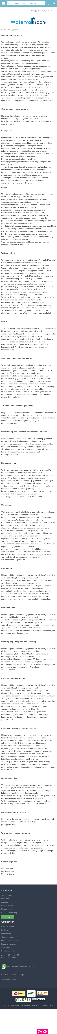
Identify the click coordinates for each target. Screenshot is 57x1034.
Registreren (47, 10)
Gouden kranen (7, 937)
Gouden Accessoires (10, 940)
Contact (4, 902)
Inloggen (35, 10)
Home (3, 30)
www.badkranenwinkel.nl (11, 979)
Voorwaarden (6, 895)
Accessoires (6, 947)
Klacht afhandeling (9, 912)
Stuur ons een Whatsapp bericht (20, 966)
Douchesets (6, 933)
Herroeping (7, 917)
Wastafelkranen (7, 927)
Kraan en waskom (8, 944)
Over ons (5, 899)
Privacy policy (7, 906)
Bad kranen (6, 930)
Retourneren (6, 909)
